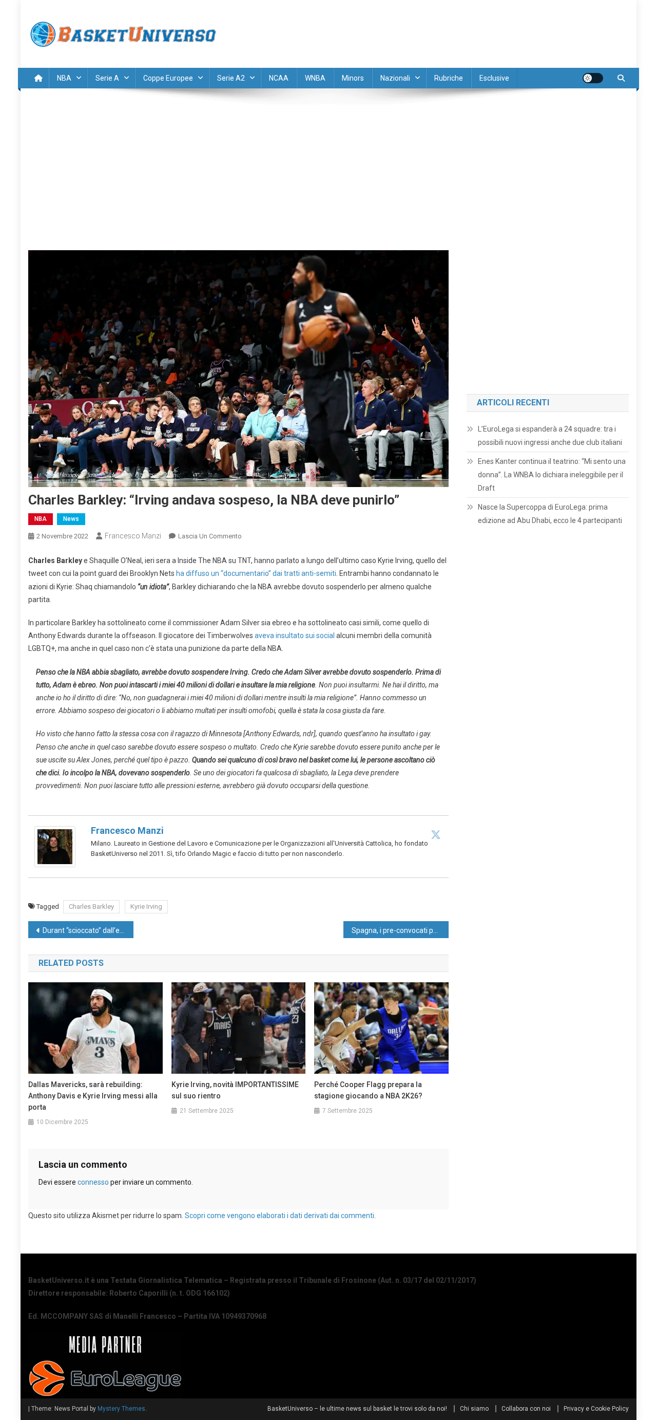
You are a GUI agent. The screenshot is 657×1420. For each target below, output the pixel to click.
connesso (93, 1182)
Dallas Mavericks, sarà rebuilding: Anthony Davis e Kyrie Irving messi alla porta (93, 1095)
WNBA (315, 78)
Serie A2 (231, 78)
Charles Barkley (91, 906)
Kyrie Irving (146, 906)
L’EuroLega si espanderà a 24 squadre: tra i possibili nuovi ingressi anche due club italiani (550, 435)
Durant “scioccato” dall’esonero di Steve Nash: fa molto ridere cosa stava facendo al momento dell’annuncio (88, 930)
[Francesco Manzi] (54, 846)
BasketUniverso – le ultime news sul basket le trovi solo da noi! (357, 1408)
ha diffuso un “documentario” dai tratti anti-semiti (256, 573)
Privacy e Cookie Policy (596, 1408)
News (71, 518)
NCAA (278, 78)
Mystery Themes (121, 1408)
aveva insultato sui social (295, 635)
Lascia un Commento (210, 536)
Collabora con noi (526, 1408)
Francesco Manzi (133, 536)
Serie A (107, 78)
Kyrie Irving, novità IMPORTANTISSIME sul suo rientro (235, 1090)
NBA (64, 78)
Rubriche (448, 78)
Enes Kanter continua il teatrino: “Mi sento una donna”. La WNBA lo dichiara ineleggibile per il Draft (552, 474)
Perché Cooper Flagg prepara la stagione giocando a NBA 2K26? (368, 1090)
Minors (353, 78)
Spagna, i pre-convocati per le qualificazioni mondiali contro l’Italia (400, 930)
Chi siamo (474, 1408)
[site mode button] (593, 78)
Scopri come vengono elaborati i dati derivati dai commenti (279, 1215)
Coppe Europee (168, 78)
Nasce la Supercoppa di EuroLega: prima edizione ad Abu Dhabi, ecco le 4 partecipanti (550, 514)
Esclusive (494, 78)
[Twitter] (436, 834)
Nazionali (395, 78)
